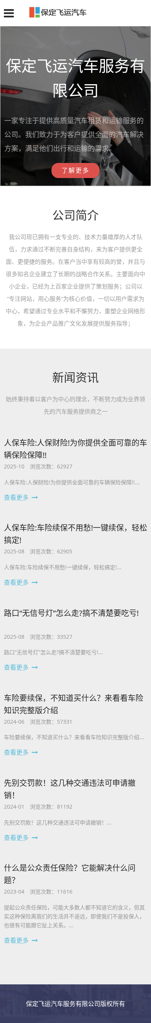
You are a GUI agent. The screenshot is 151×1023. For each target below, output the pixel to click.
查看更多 (16, 497)
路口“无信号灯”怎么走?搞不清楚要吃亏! (71, 613)
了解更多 (75, 170)
